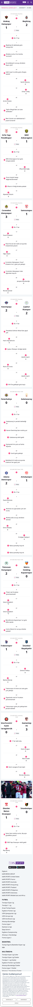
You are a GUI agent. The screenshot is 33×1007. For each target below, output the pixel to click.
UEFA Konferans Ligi (8, 919)
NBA (3, 947)
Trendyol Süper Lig (8, 903)
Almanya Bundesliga (8, 921)
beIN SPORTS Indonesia (9, 893)
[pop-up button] (26, 795)
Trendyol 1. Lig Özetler (9, 960)
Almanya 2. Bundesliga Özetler (11, 971)
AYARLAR (16, 1003)
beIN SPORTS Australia (9, 882)
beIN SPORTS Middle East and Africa (13, 895)
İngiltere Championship (9, 932)
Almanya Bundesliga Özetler (11, 965)
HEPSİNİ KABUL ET (9, 999)
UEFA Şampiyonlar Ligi (9, 913)
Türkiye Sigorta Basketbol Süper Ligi (13, 945)
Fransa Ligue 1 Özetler (9, 968)
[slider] (16, 792)
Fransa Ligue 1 (6, 924)
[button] (10, 2)
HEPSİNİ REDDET (24, 999)
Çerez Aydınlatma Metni (21, 995)
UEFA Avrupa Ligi (7, 916)
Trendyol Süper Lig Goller (10, 955)
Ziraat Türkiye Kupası (8, 908)
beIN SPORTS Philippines (10, 890)
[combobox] (9, 8)
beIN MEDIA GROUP (8, 874)
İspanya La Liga (7, 927)
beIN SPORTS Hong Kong (10, 885)
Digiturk (4, 871)
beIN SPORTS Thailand (9, 887)
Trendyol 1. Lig (6, 905)
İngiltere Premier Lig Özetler (11, 963)
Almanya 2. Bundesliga (9, 935)
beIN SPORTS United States (10, 877)
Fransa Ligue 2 (6, 938)
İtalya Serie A (6, 929)
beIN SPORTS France (8, 879)
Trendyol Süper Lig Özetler (10, 957)
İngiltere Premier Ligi (8, 911)
